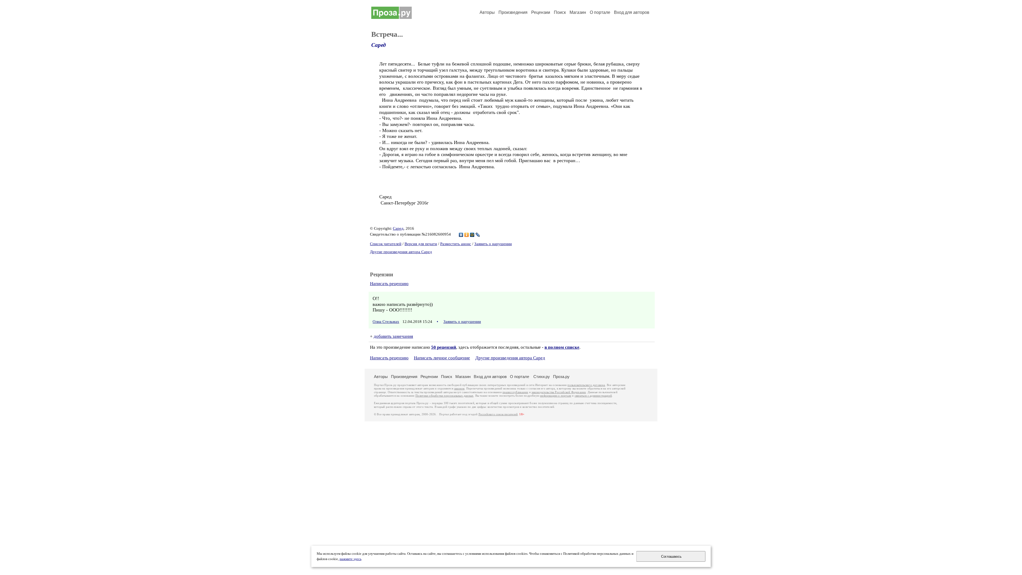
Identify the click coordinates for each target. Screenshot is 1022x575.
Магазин (578, 12)
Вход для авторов (631, 12)
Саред (378, 45)
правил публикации (515, 392)
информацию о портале (555, 395)
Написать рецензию (389, 283)
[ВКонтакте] (461, 234)
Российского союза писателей (498, 414)
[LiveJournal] (478, 234)
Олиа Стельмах (386, 321)
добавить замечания (393, 336)
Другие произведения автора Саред (401, 252)
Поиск (560, 12)
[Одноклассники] (466, 234)
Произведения (513, 12)
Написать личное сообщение (442, 357)
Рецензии (540, 12)
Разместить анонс (455, 244)
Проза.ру (561, 376)
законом (459, 388)
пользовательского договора (586, 385)
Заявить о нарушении (493, 244)
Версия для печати (421, 244)
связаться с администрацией (593, 395)
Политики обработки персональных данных (444, 395)
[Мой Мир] (472, 234)
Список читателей (385, 244)
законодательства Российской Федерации (558, 392)
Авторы (487, 12)
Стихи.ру (541, 376)
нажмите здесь (350, 559)
